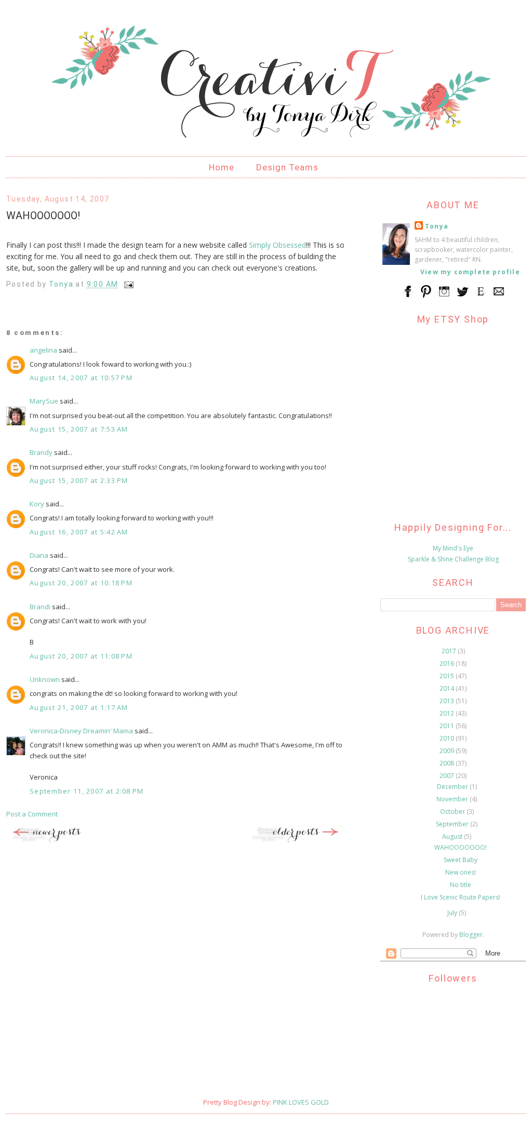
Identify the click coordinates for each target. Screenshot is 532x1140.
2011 (448, 725)
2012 (448, 713)
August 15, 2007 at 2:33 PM (79, 480)
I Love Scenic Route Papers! (460, 897)
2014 (448, 688)
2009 (448, 750)
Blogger (471, 934)
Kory (37, 503)
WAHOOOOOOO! (460, 847)
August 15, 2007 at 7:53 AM (79, 429)
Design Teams (287, 167)
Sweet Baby (460, 859)
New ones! (460, 872)
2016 (448, 663)
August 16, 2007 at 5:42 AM (79, 532)
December (453, 786)
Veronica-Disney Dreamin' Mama (81, 730)
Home (221, 167)
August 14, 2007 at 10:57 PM (81, 377)
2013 (448, 700)
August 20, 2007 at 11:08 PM (81, 656)
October (453, 811)
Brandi (40, 606)
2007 (448, 775)
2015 (448, 676)
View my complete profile (470, 271)
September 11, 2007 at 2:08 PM (87, 791)
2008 (448, 763)
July (453, 912)
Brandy (41, 452)
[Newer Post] (58, 841)
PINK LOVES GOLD (301, 1102)
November (453, 799)
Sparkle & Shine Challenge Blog (453, 559)
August (453, 836)
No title (460, 884)
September (453, 824)
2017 (450, 651)
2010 (448, 738)
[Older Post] (297, 841)
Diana (39, 555)
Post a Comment (32, 814)
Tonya (436, 226)
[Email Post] (128, 284)
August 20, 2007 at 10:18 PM (81, 582)
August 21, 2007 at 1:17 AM (79, 707)
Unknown (45, 679)
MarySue (44, 401)
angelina (43, 350)
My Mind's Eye (453, 548)
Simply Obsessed (277, 245)
